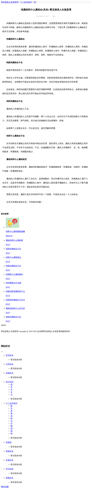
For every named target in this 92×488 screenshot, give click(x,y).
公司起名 (9, 364)
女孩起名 (9, 460)
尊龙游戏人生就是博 (9, 2)
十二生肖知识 (26, 2)
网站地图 (5, 487)
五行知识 (9, 382)
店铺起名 (9, 373)
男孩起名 (9, 451)
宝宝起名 (9, 355)
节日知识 (9, 469)
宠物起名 (9, 478)
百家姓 (9, 442)
